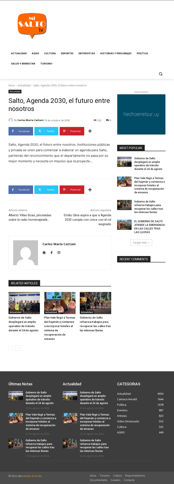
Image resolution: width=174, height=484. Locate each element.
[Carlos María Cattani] (11, 120)
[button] (161, 74)
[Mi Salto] (31, 25)
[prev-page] (11, 348)
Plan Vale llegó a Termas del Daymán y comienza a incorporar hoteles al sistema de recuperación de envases (149, 185)
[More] (90, 131)
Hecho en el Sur (32, 476)
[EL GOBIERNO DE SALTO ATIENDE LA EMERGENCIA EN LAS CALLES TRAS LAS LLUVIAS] (124, 225)
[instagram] (58, 251)
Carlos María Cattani (30, 120)
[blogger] (44, 251)
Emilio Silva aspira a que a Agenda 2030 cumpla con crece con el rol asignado (87, 219)
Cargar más (140, 242)
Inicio (11, 85)
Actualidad (24, 85)
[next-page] (18, 348)
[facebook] (51, 251)
